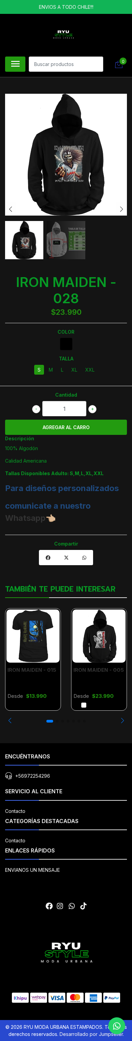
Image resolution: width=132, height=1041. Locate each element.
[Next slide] (121, 209)
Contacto (15, 811)
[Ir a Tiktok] (83, 906)
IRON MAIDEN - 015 (31, 670)
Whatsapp (25, 518)
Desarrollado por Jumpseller (91, 1034)
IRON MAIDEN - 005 (98, 670)
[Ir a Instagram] (60, 906)
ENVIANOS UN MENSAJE (32, 870)
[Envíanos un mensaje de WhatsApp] (116, 1025)
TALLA (66, 358)
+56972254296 (32, 776)
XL (74, 370)
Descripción (19, 438)
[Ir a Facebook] (49, 906)
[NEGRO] (66, 344)
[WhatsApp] (71, 906)
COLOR (66, 332)
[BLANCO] (83, 705)
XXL (89, 370)
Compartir (66, 544)
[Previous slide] (10, 209)
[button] (9, 720)
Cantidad (66, 395)
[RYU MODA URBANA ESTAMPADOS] (63, 34)
